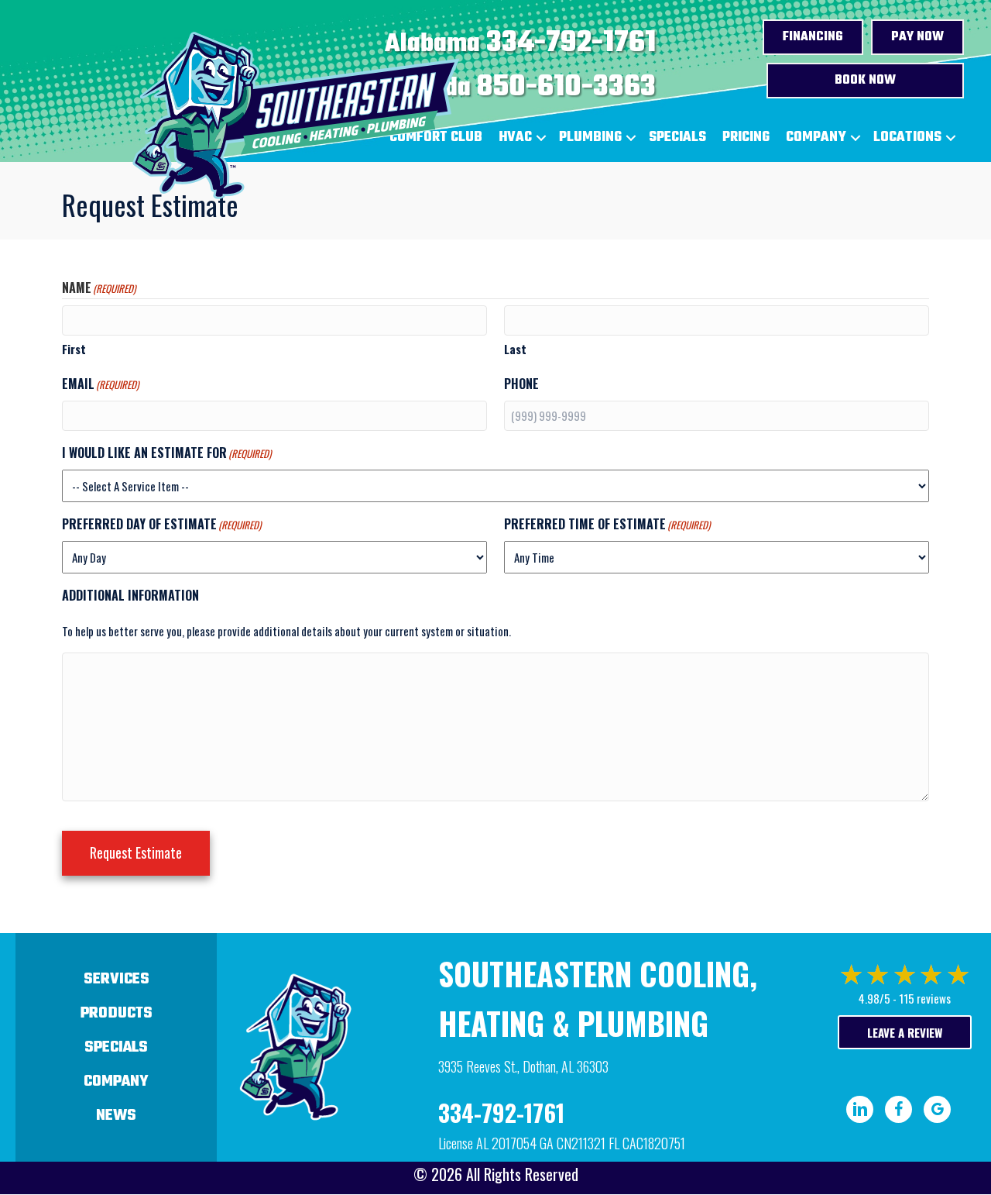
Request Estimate (136, 852)
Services (116, 979)
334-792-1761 (571, 43)
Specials (677, 137)
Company (816, 137)
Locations (907, 137)
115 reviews (925, 998)
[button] (541, 138)
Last (515, 348)
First (74, 348)
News (116, 1116)
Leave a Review (904, 1032)
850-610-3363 (566, 87)
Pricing (746, 137)
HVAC (515, 137)
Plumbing (590, 137)
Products (117, 1013)
